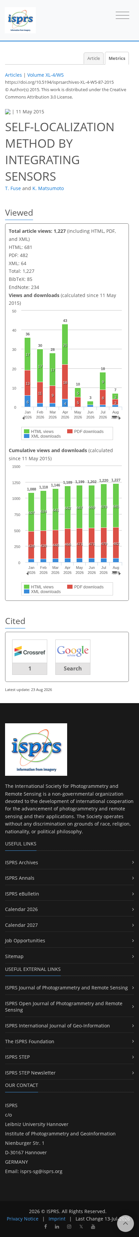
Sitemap (14, 956)
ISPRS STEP (17, 1057)
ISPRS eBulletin (22, 893)
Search (73, 668)
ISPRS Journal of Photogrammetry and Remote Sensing (66, 987)
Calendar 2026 (21, 909)
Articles (13, 75)
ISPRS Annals (19, 878)
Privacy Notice (22, 1218)
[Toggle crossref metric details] (29, 651)
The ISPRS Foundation (29, 1041)
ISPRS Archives (21, 862)
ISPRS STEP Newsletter (30, 1072)
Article (93, 58)
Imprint (57, 1218)
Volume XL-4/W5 (45, 75)
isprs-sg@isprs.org (41, 1171)
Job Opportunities (25, 940)
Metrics (117, 58)
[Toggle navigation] (122, 16)
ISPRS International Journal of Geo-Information (57, 1025)
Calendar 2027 (21, 925)
